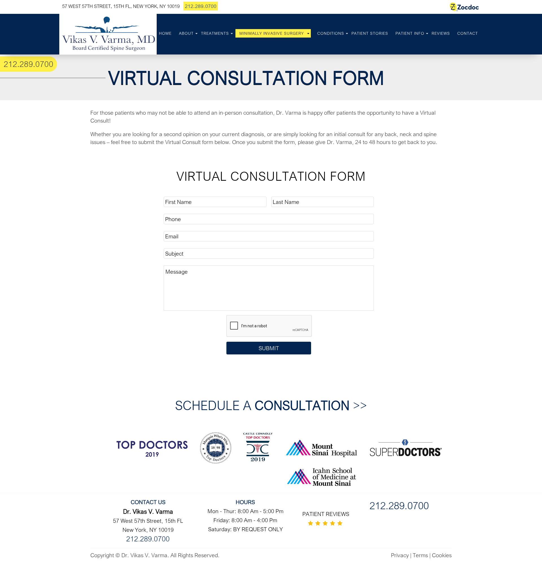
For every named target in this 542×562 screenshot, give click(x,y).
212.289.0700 (201, 6)
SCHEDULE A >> (271, 405)
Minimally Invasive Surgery (271, 33)
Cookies (442, 555)
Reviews (441, 33)
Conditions (330, 33)
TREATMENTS (215, 33)
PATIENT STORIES (369, 33)
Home (165, 33)
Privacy (400, 555)
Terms (420, 555)
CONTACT (467, 33)
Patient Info (409, 33)
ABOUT (186, 33)
